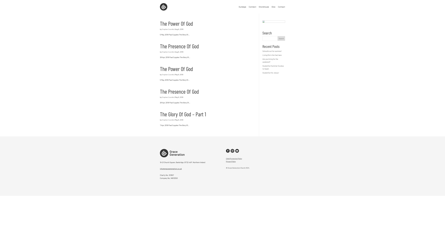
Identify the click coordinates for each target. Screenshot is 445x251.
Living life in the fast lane (272, 55)
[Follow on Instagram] (232, 151)
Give (273, 7)
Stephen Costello (168, 29)
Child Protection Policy (234, 159)
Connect (252, 7)
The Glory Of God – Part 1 (183, 114)
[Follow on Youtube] (237, 151)
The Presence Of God (179, 46)
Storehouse (264, 7)
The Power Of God (176, 23)
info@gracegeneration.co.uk (171, 169)
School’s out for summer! (272, 51)
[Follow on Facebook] (228, 151)
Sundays (242, 7)
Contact (281, 7)
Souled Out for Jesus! (270, 73)
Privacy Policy (231, 161)
